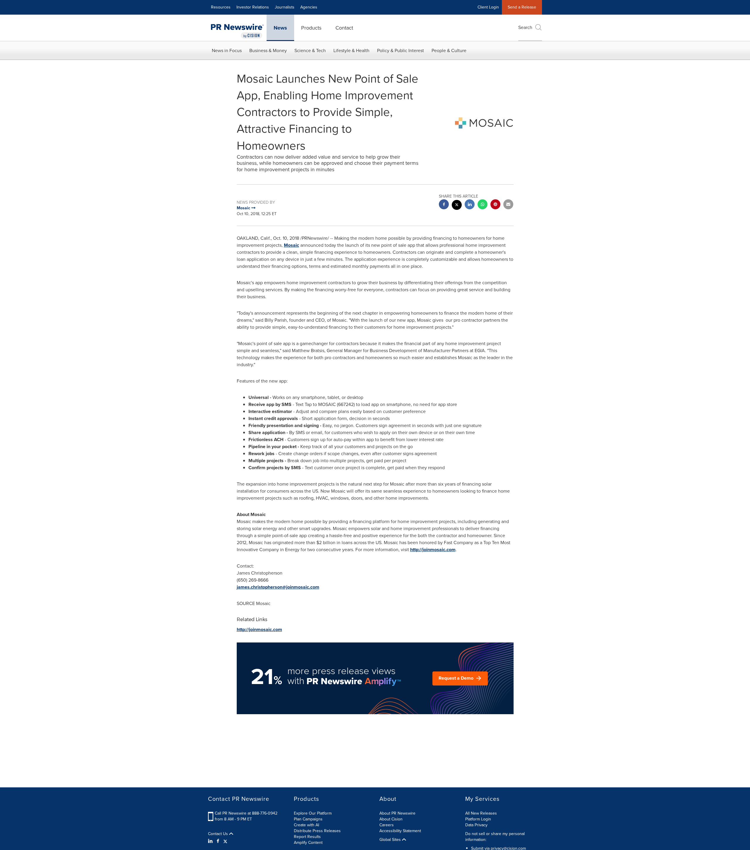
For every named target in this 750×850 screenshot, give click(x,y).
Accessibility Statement (400, 831)
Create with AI (306, 825)
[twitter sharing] (457, 205)
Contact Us (218, 834)
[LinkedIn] (211, 841)
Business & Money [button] (268, 50)
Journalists (284, 7)
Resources (221, 7)
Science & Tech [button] (310, 50)
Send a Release (522, 7)
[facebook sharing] (444, 205)
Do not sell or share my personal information (495, 837)
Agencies (308, 7)
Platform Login (478, 819)
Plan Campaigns (308, 819)
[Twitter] (225, 841)
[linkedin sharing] (470, 205)
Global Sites (390, 840)
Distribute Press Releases (317, 831)
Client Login (488, 7)
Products (311, 28)
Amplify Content (308, 842)
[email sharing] (508, 205)
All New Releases (481, 813)
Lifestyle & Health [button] (351, 50)
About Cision (391, 819)
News (280, 28)
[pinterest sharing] (495, 205)
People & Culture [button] (449, 50)
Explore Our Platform (313, 813)
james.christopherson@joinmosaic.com (278, 587)
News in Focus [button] (227, 50)
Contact (344, 28)
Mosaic (291, 245)
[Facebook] (218, 841)
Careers (386, 825)
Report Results (307, 837)
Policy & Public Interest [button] (400, 50)
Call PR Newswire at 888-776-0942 (246, 813)
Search (525, 27)
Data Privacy (476, 825)
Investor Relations (252, 7)
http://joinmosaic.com (433, 549)
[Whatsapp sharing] (483, 205)
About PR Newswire (397, 813)
